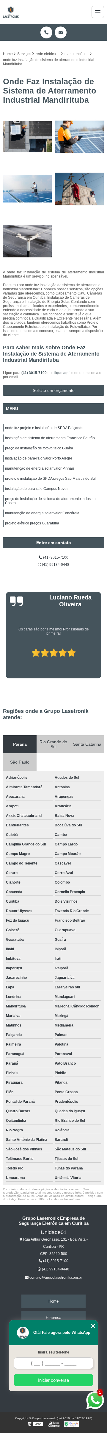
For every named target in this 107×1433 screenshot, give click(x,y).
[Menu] (97, 12)
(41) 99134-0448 (55, 565)
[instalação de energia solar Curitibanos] (27, 241)
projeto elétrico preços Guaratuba (32, 523)
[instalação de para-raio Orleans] (79, 136)
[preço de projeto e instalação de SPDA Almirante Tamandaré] (79, 189)
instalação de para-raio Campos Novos (36, 489)
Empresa (53, 1317)
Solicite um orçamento (54, 390)
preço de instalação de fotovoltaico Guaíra (39, 448)
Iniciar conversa (53, 1380)
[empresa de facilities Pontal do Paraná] (27, 136)
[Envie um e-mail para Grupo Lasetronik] (61, 32)
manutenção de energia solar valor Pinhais (40, 468)
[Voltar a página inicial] (11, 12)
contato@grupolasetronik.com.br (55, 1277)
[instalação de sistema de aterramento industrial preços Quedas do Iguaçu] (27, 189)
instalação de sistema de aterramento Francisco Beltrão (50, 438)
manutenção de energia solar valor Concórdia (42, 513)
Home (53, 1301)
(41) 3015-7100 (34, 373)
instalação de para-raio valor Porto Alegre (38, 458)
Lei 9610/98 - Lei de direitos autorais (55, 1199)
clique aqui (61, 373)
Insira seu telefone (53, 1352)
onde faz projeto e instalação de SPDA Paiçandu (44, 428)
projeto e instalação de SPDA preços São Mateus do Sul (50, 478)
